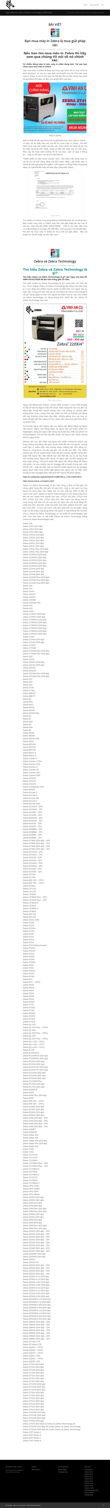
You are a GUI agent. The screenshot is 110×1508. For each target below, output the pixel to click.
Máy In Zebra (94, 5)
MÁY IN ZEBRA (62, 49)
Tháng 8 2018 (88, 1495)
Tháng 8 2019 (88, 1469)
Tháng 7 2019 (88, 1472)
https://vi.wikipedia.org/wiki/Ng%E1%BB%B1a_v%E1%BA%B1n (52, 477)
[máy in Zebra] (55, 33)
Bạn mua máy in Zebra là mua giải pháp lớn (55, 43)
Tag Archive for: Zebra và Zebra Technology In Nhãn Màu (28, 12)
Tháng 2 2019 (88, 1483)
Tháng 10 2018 (89, 1493)
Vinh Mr (72, 49)
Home (85, 5)
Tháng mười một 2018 (91, 1490)
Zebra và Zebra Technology (55, 261)
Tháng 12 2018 (89, 1488)
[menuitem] (102, 5)
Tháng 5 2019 (88, 1476)
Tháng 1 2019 (88, 1486)
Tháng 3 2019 (88, 1481)
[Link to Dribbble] (103, 1505)
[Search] (102, 5)
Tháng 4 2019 (88, 1479)
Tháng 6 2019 (88, 1474)
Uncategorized (63, 1472)
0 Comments (51, 49)
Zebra (35, 277)
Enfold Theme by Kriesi (33, 1505)
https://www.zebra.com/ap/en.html (38, 481)
